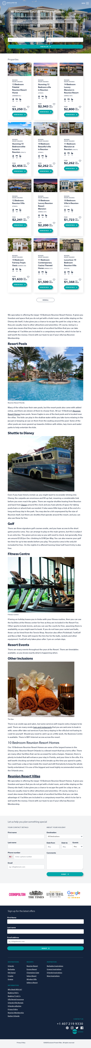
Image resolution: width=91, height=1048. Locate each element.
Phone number (14, 853)
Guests (75, 843)
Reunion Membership (16, 1013)
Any (10, 40)
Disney (24, 505)
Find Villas (44, 46)
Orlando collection (14, 1006)
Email (10, 863)
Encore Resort (32, 969)
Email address (13, 937)
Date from (12, 36)
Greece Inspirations (54, 969)
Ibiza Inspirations (53, 976)
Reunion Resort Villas (24, 776)
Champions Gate (33, 973)
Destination (51, 832)
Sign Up (44, 948)
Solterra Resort (32, 982)
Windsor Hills (32, 979)
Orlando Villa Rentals (15, 1003)
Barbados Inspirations (55, 966)
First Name (11, 918)
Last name (12, 843)
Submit (63, 874)
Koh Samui (12, 973)
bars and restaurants (42, 727)
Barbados (11, 969)
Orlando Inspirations (54, 973)
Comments (51, 853)
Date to (50, 36)
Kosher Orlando (13, 1016)
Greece (10, 979)
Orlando (11, 966)
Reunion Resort (32, 966)
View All (46, 300)
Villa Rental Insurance (16, 999)
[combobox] (70, 836)
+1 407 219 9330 (70, 1023)
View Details (18, 114)
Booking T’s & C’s (14, 996)
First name (12, 832)
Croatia (10, 976)
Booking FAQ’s (13, 993)
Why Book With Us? (15, 989)
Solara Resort (31, 976)
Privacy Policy (13, 1009)
